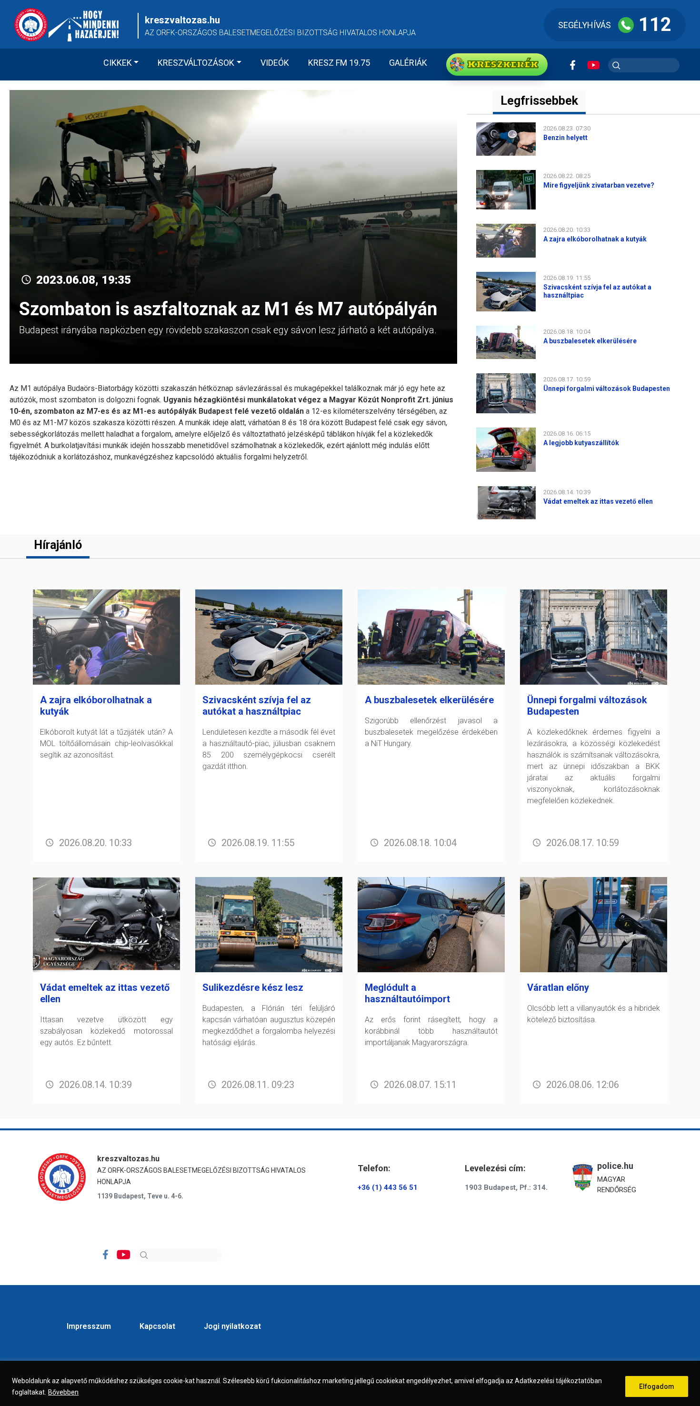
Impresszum (89, 1326)
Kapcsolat (157, 1326)
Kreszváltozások (196, 63)
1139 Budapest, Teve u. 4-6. (140, 1196)
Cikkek (117, 63)
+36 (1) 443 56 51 (388, 1187)
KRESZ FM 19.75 (339, 63)
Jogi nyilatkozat (232, 1326)
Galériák (408, 63)
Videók (274, 63)
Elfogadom (656, 1386)
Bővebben (63, 1392)
